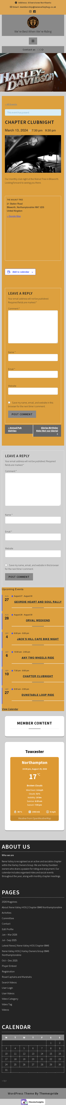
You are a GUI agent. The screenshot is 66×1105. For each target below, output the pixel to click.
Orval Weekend (38, 620)
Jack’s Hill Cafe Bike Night (38, 639)
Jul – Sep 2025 (9, 940)
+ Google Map (14, 216)
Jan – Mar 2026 (9, 934)
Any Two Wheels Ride (38, 657)
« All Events (11, 104)
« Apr (4, 1080)
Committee (8, 918)
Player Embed (9, 966)
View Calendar (10, 709)
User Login (7, 987)
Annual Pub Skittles (15, 429)
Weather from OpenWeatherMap (34, 818)
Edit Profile (8, 929)
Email (11, 368)
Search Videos (9, 982)
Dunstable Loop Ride (38, 695)
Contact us (29, 49)
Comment (14, 308)
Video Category (10, 998)
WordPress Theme (21, 1093)
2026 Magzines (9, 901)
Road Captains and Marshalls (17, 977)
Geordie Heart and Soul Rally (38, 602)
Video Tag (7, 1004)
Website (12, 385)
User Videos (8, 993)
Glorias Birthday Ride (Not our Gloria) (47, 430)
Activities (6, 912)
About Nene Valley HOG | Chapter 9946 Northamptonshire (32, 907)
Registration (8, 971)
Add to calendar (20, 271)
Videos (5, 1009)
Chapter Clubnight (38, 676)
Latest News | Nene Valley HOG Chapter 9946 (25, 945)
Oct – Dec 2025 (9, 960)
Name (12, 352)
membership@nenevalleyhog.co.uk (38, 7)
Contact (6, 923)
